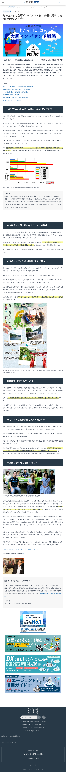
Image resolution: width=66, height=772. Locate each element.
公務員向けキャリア (26, 727)
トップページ (23, 721)
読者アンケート (37, 731)
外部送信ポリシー (40, 724)
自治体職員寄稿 (11, 7)
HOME (4, 7)
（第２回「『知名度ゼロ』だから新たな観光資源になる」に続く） (21, 549)
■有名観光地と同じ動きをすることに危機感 (16, 89)
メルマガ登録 (28, 731)
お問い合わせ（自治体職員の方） (11, 736)
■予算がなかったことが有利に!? (13, 100)
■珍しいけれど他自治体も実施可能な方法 (15, 97)
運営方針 (44, 721)
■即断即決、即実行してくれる (12, 95)
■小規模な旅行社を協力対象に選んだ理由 (15, 92)
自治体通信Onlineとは (34, 721)
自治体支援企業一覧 (39, 727)
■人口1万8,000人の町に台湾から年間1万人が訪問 (18, 86)
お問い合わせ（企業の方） (8, 742)
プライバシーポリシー (27, 724)
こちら (24, 553)
